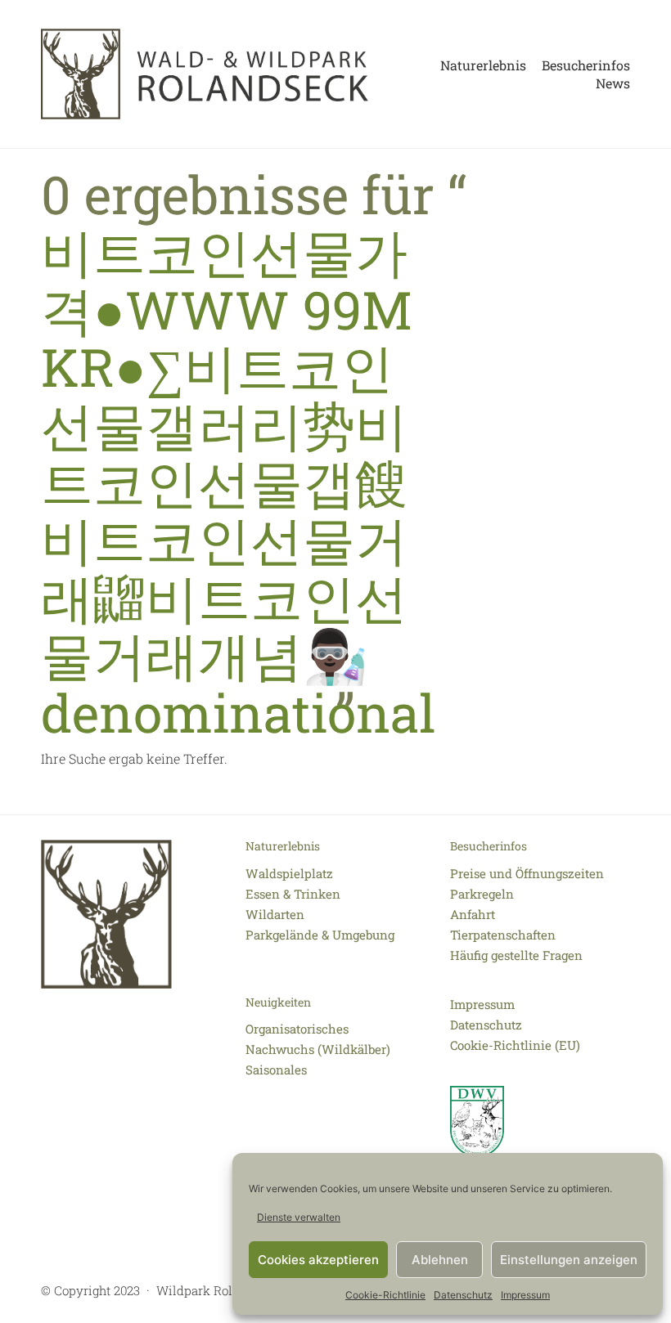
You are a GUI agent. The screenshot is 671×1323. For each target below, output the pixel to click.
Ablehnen (440, 1259)
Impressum (525, 1295)
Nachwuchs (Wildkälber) (317, 1049)
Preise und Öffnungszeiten (527, 873)
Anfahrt (472, 914)
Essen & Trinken (292, 894)
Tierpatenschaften (503, 934)
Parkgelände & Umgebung (319, 934)
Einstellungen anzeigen (568, 1259)
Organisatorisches (297, 1028)
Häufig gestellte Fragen (516, 955)
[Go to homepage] (204, 74)
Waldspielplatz (289, 873)
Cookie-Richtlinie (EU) (515, 1045)
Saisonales (276, 1069)
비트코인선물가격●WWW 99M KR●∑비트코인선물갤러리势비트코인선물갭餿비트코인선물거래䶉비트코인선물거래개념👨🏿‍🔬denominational (238, 481)
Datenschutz (463, 1295)
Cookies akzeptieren (318, 1259)
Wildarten (274, 914)
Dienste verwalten (298, 1217)
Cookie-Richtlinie (385, 1295)
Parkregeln (482, 894)
